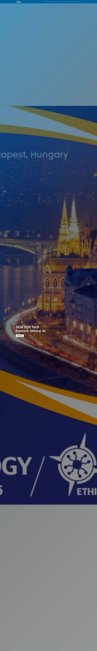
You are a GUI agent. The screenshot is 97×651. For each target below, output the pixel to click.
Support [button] (63, 1)
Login (80, 1)
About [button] (49, 1)
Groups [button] (59, 1)
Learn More (19, 344)
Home (46, 1)
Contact (75, 1)
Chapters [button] (54, 1)
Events (68, 1)
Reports (71, 1)
